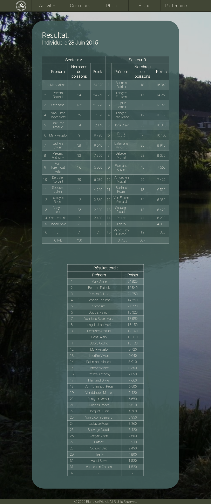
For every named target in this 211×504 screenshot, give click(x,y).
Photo (112, 5)
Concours (80, 5)
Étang (144, 5)
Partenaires (177, 5)
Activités (47, 5)
